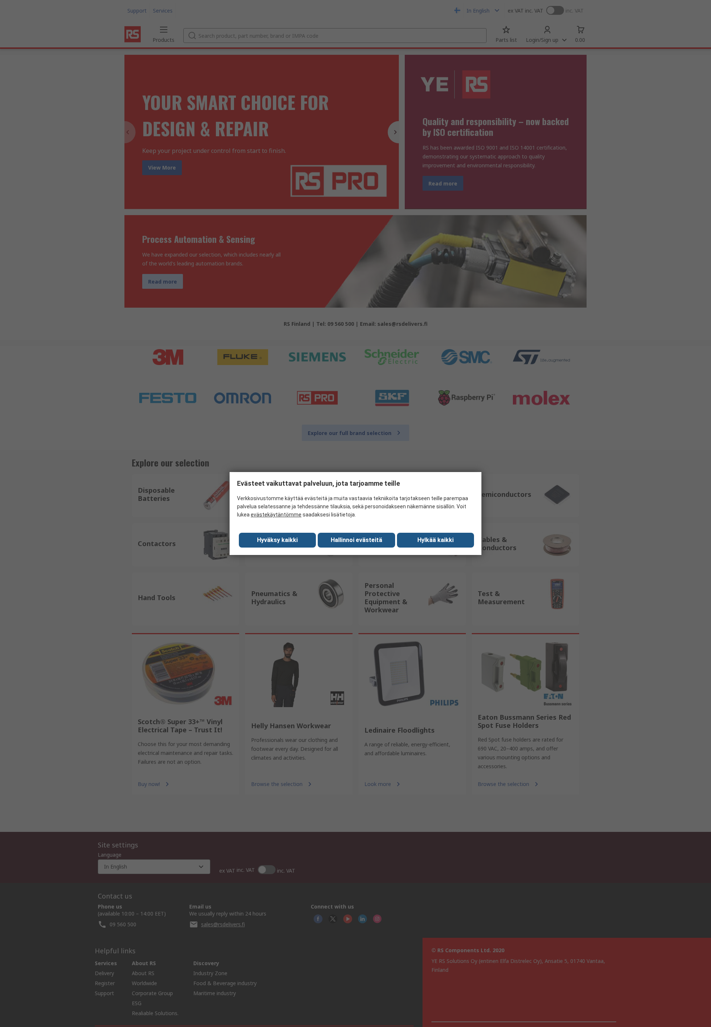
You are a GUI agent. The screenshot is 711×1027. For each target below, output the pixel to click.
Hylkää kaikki (435, 539)
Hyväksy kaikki (277, 539)
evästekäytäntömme (276, 515)
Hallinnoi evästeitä (356, 539)
